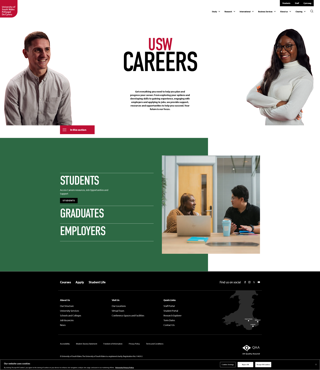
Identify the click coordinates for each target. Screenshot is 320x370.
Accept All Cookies (263, 364)
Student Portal (171, 310)
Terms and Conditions (154, 343)
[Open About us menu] (286, 11)
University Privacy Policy (124, 367)
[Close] (316, 364)
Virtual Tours (118, 310)
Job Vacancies (67, 320)
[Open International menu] (247, 11)
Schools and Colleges (70, 315)
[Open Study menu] (216, 11)
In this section (78, 130)
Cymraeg (307, 3)
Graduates (82, 213)
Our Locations (119, 305)
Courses (65, 282)
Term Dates (169, 320)
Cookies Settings (228, 364)
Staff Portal (169, 305)
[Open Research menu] (230, 11)
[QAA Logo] (228, 349)
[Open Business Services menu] (267, 11)
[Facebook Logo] (245, 282)
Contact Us (169, 325)
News (63, 325)
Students (286, 3)
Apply (80, 282)
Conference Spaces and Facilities (128, 315)
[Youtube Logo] (259, 282)
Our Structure (67, 305)
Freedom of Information (112, 343)
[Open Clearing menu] (301, 11)
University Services (69, 310)
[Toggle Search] (312, 11)
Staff (297, 3)
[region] (160, 364)
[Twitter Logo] (254, 282)
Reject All (245, 364)
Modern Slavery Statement (86, 343)
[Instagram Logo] (249, 282)
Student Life (97, 282)
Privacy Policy (134, 343)
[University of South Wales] (9, 9)
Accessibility (65, 343)
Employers (83, 231)
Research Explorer (172, 315)
